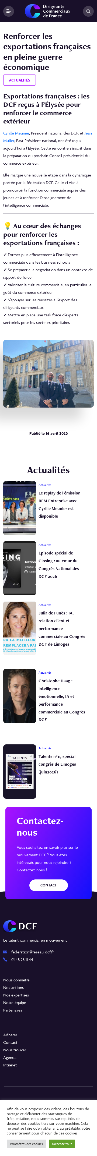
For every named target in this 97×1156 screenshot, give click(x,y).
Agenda (9, 1057)
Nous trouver (14, 1049)
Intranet (10, 1064)
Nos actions (13, 987)
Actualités (19, 80)
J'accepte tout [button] (62, 1144)
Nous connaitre (16, 979)
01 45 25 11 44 (22, 959)
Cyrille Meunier (16, 133)
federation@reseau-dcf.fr (32, 952)
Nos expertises (16, 995)
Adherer (10, 1034)
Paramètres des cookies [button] (26, 1144)
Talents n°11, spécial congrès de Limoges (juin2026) (57, 764)
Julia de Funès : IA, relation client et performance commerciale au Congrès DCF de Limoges (62, 628)
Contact (48, 885)
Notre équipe (14, 1002)
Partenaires (12, 1010)
